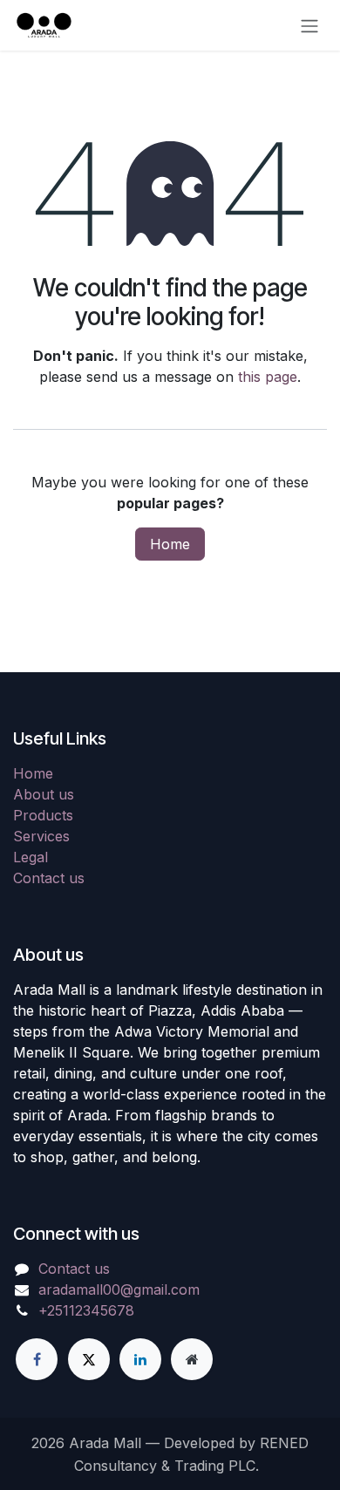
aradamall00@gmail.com (119, 1289)
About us (43, 794)
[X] (89, 1359)
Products (43, 815)
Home (170, 544)
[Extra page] (192, 1359)
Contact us (49, 878)
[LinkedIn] (140, 1359)
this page (267, 376)
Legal (30, 857)
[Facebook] (37, 1359)
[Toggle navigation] (309, 25)
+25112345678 (86, 1310)
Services (41, 836)
